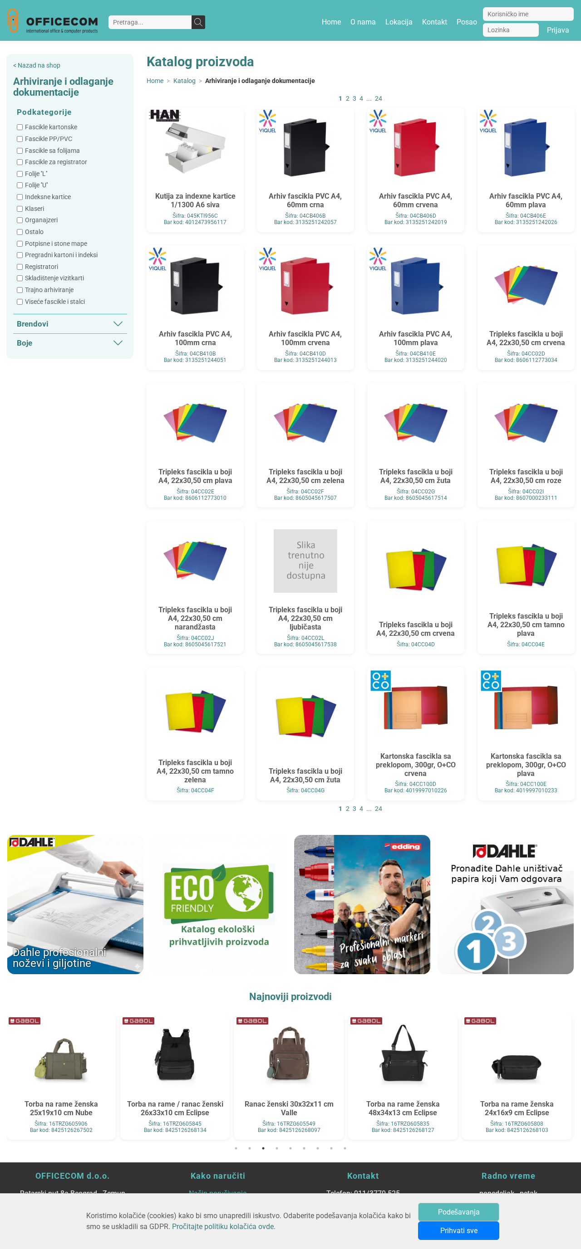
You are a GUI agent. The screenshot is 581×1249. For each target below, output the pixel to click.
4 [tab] (276, 1148)
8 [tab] (331, 1148)
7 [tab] (317, 1148)
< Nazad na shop (36, 65)
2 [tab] (249, 1148)
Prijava (558, 30)
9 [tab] (345, 1148)
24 (378, 98)
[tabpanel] (61, 1076)
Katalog (184, 81)
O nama (363, 22)
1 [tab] (236, 1148)
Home (331, 22)
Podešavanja (459, 1212)
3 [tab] (263, 1148)
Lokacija (399, 22)
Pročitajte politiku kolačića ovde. (224, 1226)
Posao (467, 22)
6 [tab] (304, 1148)
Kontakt (434, 22)
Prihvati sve (459, 1230)
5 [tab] (290, 1148)
